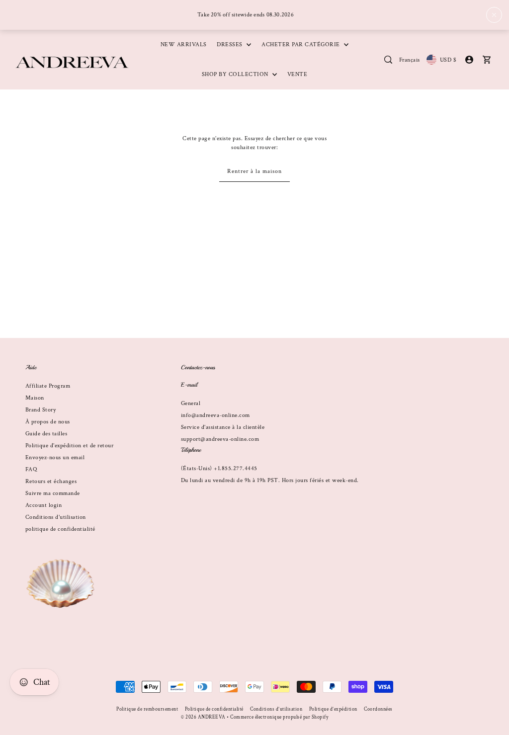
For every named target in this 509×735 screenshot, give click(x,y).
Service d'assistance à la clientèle (223, 427)
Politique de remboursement (147, 709)
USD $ (448, 60)
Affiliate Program (48, 386)
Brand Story (40, 409)
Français (409, 60)
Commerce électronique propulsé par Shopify (279, 717)
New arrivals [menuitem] (184, 44)
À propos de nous (47, 421)
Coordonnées (378, 709)
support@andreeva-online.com (220, 439)
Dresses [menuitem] (230, 44)
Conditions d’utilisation (276, 709)
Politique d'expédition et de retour (69, 445)
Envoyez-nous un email (55, 457)
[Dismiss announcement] (494, 15)
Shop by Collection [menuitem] (236, 74)
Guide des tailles (46, 433)
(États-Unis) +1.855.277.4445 (219, 468)
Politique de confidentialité (214, 709)
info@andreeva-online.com (215, 415)
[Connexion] (388, 60)
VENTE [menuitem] (297, 74)
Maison (34, 398)
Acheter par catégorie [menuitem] (301, 44)
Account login (43, 505)
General (191, 403)
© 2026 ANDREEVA (203, 717)
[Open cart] (486, 60)
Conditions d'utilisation (55, 517)
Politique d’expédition (333, 709)
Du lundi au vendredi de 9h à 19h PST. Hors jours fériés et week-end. (270, 480)
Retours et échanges (51, 481)
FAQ (31, 469)
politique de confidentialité (60, 529)
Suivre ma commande (52, 493)
